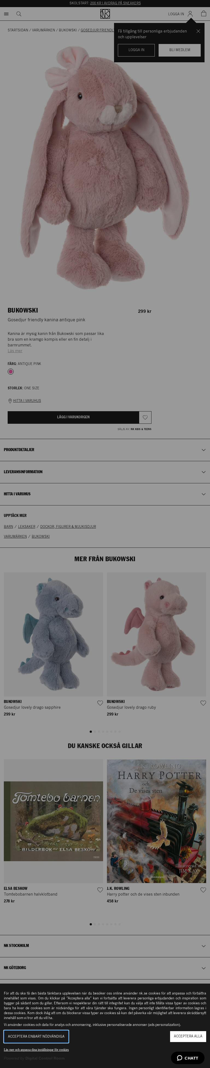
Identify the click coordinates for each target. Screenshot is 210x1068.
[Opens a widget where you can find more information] (188, 1058)
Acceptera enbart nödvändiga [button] (36, 1036)
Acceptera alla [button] (188, 1036)
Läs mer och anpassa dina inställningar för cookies (36, 1050)
